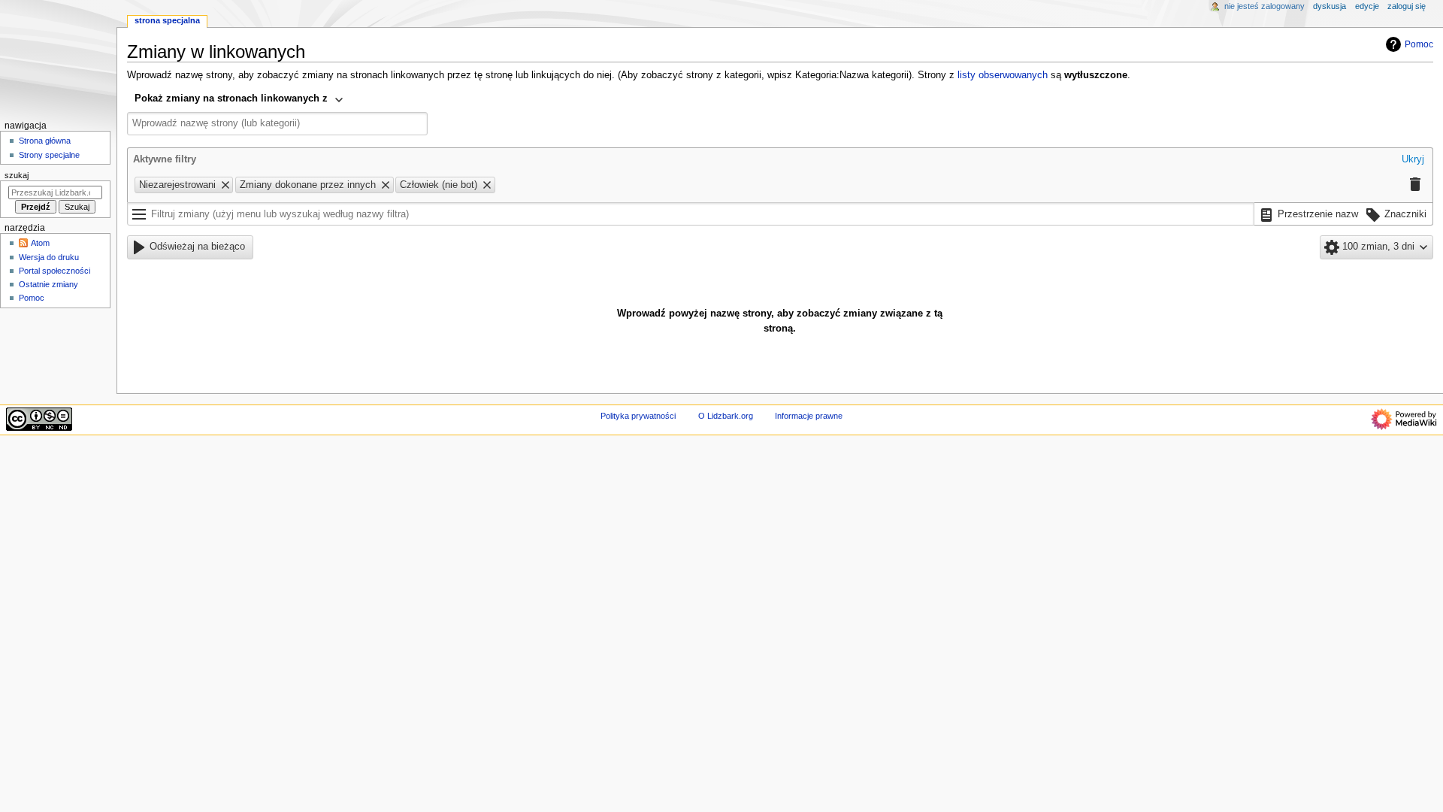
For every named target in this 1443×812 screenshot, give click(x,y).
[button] (1413, 160)
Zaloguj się (1406, 6)
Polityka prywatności (638, 415)
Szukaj (17, 175)
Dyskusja (1329, 6)
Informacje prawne (809, 415)
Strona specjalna (167, 20)
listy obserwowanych (1002, 75)
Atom (40, 242)
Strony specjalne (49, 154)
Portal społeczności (54, 270)
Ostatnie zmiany (48, 284)
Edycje (1367, 6)
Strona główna (45, 140)
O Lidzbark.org (725, 415)
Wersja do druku (49, 257)
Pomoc (1419, 44)
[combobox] (239, 100)
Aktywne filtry (164, 159)
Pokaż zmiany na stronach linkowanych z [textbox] (231, 98)
